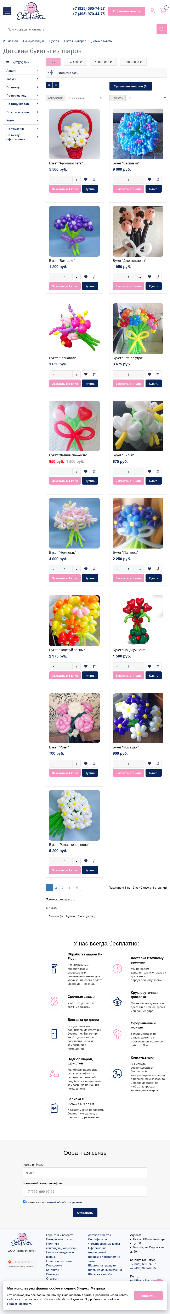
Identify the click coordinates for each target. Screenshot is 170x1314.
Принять (148, 1295)
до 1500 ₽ (75, 62)
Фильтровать (68, 73)
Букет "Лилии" (123, 455)
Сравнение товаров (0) (131, 86)
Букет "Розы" (59, 747)
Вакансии (52, 1274)
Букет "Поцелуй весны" (67, 649)
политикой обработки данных (62, 1202)
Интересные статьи (59, 1239)
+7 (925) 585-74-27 (89, 8)
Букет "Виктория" (62, 260)
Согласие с (54, 1202)
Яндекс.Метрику (19, 1303)
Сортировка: (55, 97)
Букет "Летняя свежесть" (68, 455)
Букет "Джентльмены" (129, 260)
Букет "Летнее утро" (128, 357)
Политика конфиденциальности (61, 1245)
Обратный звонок (126, 11)
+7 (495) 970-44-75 (89, 13)
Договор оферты (99, 1235)
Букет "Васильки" (126, 163)
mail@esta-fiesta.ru (143, 1280)
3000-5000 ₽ (133, 62)
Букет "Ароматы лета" (66, 163)
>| (77, 887)
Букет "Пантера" (125, 552)
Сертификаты (97, 1239)
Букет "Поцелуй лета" (129, 649)
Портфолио (54, 1265)
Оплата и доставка (59, 1261)
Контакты (52, 1269)
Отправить (85, 1212)
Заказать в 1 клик (65, 189)
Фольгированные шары (104, 1243)
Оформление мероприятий (97, 1250)
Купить (90, 189)
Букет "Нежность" (62, 552)
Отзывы (51, 1278)
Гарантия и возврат (59, 1235)
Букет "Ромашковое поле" (69, 844)
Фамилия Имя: (33, 1164)
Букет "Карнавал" (62, 357)
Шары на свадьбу (100, 1274)
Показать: (117, 97)
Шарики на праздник (102, 1265)
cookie (111, 1299)
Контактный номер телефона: (43, 1183)
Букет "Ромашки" (126, 747)
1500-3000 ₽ (103, 62)
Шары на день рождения (105, 1269)
